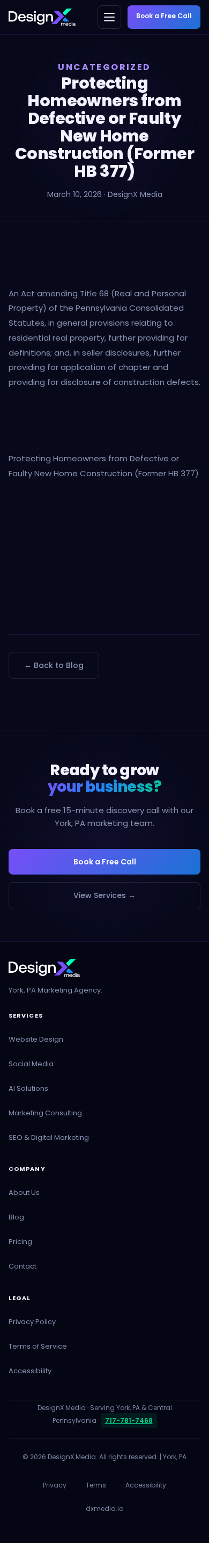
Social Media (31, 1064)
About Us (24, 1192)
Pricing (20, 1242)
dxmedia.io (104, 1508)
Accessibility (30, 1371)
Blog (16, 1217)
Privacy (54, 1485)
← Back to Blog (54, 665)
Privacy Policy (32, 1322)
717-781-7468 (129, 1420)
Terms (96, 1485)
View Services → (104, 895)
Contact (22, 1266)
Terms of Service (38, 1346)
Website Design (36, 1039)
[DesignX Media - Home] (42, 17)
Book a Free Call (164, 15)
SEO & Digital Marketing (49, 1137)
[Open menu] (109, 17)
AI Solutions (28, 1088)
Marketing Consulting (45, 1113)
